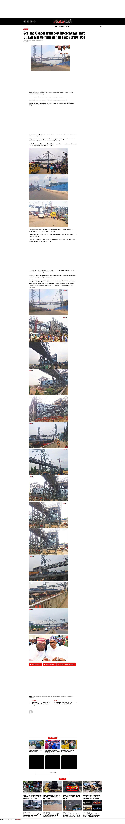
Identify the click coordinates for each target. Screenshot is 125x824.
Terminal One (34, 270)
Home (56, 26)
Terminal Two (68, 270)
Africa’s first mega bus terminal (58, 100)
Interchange (40, 696)
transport (31, 697)
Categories (61, 26)
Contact (67, 26)
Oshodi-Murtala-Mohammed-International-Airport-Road (61, 696)
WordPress (18, 819)
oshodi (45, 696)
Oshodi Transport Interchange (36, 94)
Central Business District (63, 229)
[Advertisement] (62, 9)
